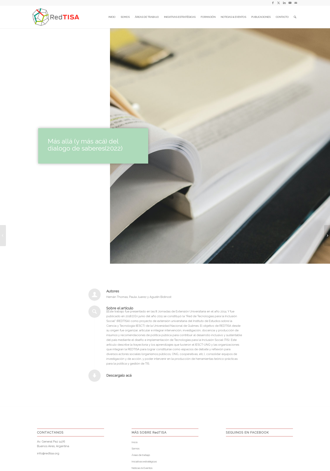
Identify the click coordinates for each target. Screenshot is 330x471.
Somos (135, 448)
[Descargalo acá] (94, 376)
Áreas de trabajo (141, 455)
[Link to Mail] (296, 3)
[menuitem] (112, 17)
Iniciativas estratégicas (144, 461)
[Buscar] (295, 17)
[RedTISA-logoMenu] (55, 17)
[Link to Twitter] (278, 3)
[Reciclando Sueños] (327, 235)
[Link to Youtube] (290, 3)
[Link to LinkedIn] (284, 3)
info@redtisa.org (48, 453)
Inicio (135, 442)
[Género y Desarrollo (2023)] (3, 235)
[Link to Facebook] (273, 3)
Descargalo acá (119, 375)
